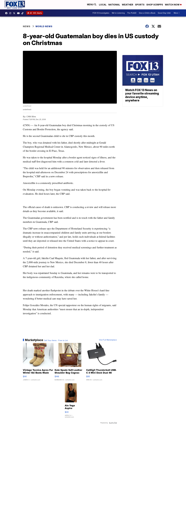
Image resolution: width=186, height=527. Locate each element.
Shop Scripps (154, 4)
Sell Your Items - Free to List (56, 340)
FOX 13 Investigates (101, 13)
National (114, 4)
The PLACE (131, 13)
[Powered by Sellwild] (113, 423)
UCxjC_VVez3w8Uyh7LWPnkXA (19, 13)
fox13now (11, 13)
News (26, 26)
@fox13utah (23, 13)
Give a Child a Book (147, 13)
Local (102, 4)
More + (177, 13)
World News (43, 26)
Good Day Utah (164, 13)
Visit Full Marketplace (108, 340)
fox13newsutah (7, 13)
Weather (127, 4)
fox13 (15, 13)
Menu (90, 4)
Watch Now (172, 4)
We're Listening (118, 13)
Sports (139, 4)
